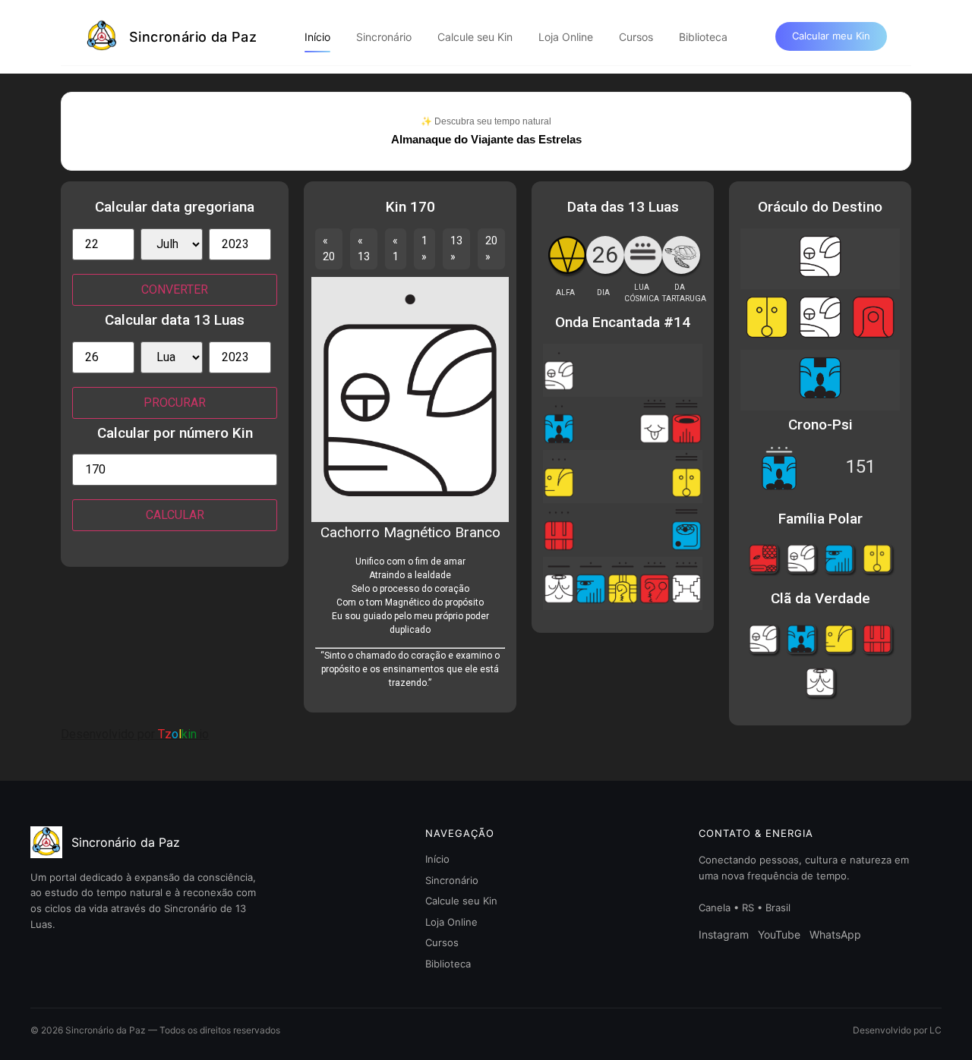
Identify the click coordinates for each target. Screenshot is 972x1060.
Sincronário (384, 36)
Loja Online (565, 36)
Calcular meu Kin (831, 36)
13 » (456, 248)
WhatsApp (835, 934)
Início (317, 36)
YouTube (779, 934)
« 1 (396, 248)
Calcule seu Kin (475, 36)
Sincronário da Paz (193, 37)
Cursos (636, 36)
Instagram (724, 934)
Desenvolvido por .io (135, 734)
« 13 (364, 248)
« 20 (329, 248)
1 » (424, 248)
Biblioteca (703, 36)
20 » (491, 248)
